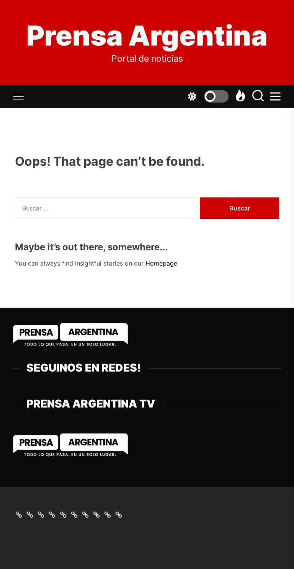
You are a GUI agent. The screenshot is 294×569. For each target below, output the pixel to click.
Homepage (161, 263)
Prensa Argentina (147, 35)
